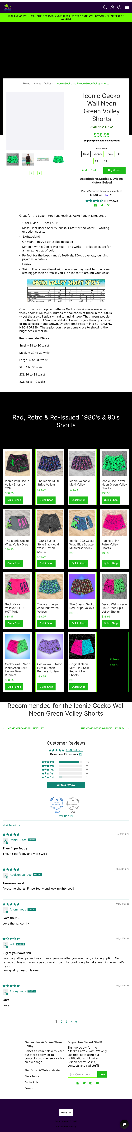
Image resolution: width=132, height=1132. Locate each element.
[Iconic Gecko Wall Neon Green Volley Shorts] (12, 160)
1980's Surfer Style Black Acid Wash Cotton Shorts (48, 546)
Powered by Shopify (66, 1126)
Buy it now (114, 170)
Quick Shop (14, 499)
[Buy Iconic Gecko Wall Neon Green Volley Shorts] (114, 463)
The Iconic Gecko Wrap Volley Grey (17, 542)
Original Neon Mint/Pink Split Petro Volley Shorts (79, 669)
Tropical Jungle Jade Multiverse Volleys (48, 608)
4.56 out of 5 (74, 750)
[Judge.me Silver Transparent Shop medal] (72, 803)
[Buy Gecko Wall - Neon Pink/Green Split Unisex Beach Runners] (17, 646)
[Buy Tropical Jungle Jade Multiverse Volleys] (50, 586)
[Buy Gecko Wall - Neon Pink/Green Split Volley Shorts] (114, 586)
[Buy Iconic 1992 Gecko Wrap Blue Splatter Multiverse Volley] (82, 523)
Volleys (48, 83)
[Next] (39, 173)
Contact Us (31, 1082)
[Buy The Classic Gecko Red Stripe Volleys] (82, 586)
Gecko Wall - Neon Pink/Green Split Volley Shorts (114, 608)
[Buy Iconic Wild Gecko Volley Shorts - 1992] (17, 463)
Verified (64, 816)
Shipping (89, 140)
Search (29, 1088)
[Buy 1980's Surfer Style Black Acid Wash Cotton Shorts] (50, 523)
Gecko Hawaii (62, 1121)
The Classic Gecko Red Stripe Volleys (81, 606)
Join (102, 1074)
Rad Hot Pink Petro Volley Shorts (110, 544)
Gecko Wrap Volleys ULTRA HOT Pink (14, 608)
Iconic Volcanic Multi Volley (79, 482)
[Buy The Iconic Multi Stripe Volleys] (50, 463)
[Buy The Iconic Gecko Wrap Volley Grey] (17, 523)
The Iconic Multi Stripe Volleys (48, 482)
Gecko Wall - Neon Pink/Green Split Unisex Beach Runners (17, 669)
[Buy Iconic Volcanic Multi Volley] (82, 463)
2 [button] (61, 1021)
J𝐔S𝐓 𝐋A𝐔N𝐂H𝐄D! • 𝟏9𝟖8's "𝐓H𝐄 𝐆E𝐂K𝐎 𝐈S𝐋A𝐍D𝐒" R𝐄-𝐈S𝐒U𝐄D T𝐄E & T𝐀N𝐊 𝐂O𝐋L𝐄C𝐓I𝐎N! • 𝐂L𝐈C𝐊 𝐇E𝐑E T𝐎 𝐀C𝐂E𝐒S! (66, 17)
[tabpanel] (66, 299)
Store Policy (32, 1076)
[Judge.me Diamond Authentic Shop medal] (56, 803)
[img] (11, 834)
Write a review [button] (66, 784)
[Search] (105, 7)
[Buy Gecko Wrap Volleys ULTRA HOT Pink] (17, 586)
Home (26, 83)
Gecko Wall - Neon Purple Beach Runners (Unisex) (49, 667)
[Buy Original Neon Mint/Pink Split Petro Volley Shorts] (82, 646)
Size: (102, 148)
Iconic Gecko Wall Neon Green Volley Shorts (114, 484)
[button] (112, 7)
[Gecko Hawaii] (7, 7)
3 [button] (67, 1021)
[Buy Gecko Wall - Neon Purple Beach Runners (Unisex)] (50, 646)
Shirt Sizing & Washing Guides (43, 1070)
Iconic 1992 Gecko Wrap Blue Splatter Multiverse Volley (82, 544)
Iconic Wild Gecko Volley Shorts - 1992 (17, 484)
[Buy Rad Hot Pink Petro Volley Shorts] (114, 523)
